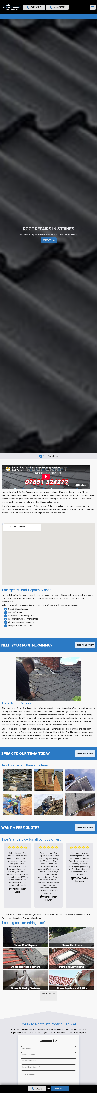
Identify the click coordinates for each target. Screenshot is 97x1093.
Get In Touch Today (85, 645)
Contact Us (49, 240)
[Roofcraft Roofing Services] (11, 7)
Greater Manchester (32, 918)
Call (54, 1033)
